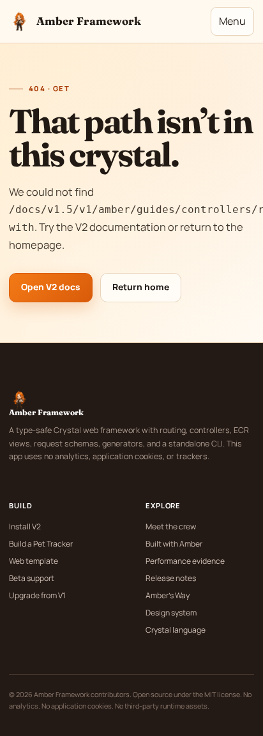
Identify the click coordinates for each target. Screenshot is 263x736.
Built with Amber (174, 543)
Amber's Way (168, 595)
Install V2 (25, 526)
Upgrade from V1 (37, 595)
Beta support (31, 578)
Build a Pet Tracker (41, 543)
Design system (171, 612)
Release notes (171, 578)
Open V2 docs (50, 287)
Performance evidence (185, 561)
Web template (33, 561)
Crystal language (176, 629)
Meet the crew (171, 526)
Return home (140, 287)
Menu (232, 21)
